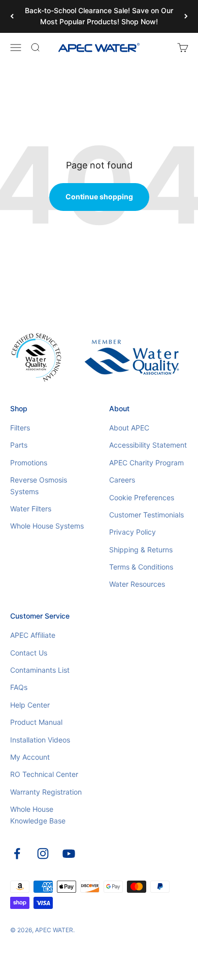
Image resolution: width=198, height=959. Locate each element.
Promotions (28, 462)
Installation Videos (40, 739)
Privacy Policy (132, 532)
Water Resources (137, 584)
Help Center (30, 705)
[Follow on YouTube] (69, 853)
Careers (122, 479)
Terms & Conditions (141, 566)
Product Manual (36, 722)
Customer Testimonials (146, 514)
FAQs (18, 687)
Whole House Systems (47, 525)
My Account (30, 757)
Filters (20, 427)
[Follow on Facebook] (17, 853)
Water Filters (30, 508)
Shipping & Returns (141, 549)
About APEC (129, 427)
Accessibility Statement (148, 445)
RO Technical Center (44, 774)
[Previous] (12, 16)
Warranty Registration (46, 792)
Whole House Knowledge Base (37, 814)
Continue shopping (99, 196)
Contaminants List (40, 670)
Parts (18, 445)
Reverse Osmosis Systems (38, 485)
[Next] (186, 16)
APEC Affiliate (32, 635)
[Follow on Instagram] (43, 853)
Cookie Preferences (141, 497)
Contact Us (28, 652)
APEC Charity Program (146, 462)
